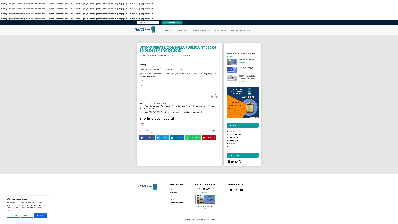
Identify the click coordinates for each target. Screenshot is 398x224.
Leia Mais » (230, 56)
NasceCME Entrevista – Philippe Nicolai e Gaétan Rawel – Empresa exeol (247, 76)
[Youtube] (241, 190)
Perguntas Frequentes (237, 30)
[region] (27, 208)
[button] (147, 137)
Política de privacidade (176, 202)
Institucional (165, 30)
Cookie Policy (17, 210)
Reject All (27, 215)
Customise (13, 215)
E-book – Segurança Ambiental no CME (246, 68)
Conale (249, 30)
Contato (171, 199)
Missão (171, 196)
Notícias (224, 30)
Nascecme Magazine (199, 30)
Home (171, 189)
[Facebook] (230, 190)
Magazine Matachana (246, 59)
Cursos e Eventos (213, 30)
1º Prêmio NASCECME (181, 30)
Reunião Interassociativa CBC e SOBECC (241, 53)
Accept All (40, 215)
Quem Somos (173, 192)
